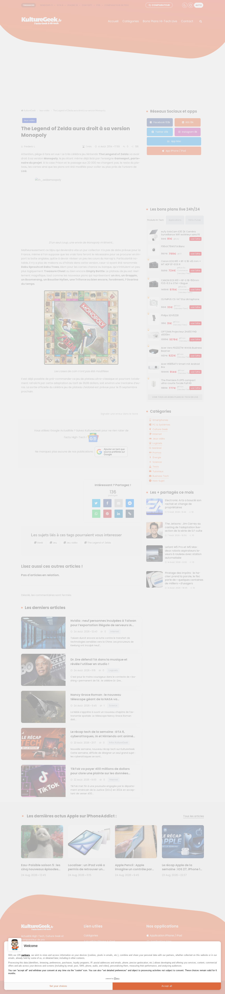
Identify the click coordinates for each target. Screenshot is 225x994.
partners (25, 955)
